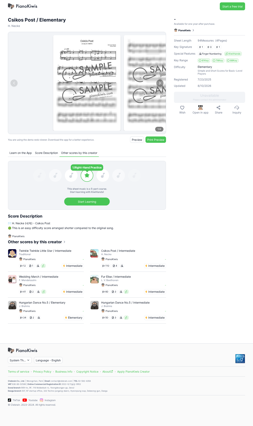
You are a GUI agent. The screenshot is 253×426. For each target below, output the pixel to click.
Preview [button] (137, 139)
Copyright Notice (87, 371)
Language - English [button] (48, 360)
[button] (209, 97)
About (106, 371)
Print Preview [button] (155, 139)
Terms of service (18, 371)
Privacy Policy (42, 371)
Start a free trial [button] (232, 6)
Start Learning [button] (87, 201)
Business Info (63, 371)
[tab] (20, 153)
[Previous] (14, 83)
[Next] (159, 83)
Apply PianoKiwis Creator (133, 371)
